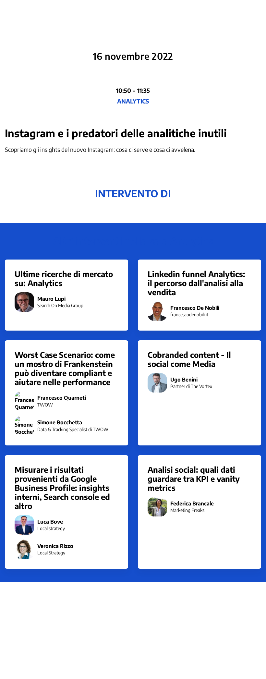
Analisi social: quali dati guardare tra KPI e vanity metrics (194, 478)
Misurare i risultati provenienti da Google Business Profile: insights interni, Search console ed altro (62, 488)
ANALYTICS (133, 101)
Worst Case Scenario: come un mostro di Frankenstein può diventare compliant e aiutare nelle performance (65, 368)
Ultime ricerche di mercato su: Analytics (64, 278)
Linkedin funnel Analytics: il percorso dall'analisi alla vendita (196, 283)
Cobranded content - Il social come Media (189, 359)
